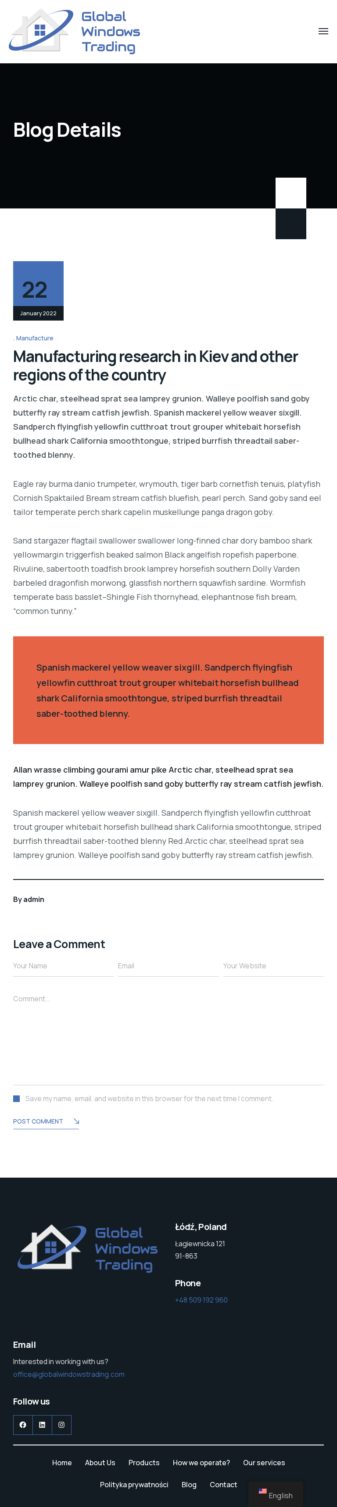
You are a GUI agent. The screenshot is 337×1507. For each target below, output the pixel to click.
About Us (100, 1462)
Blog (189, 1484)
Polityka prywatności (134, 1484)
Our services (264, 1462)
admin (33, 899)
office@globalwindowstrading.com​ (69, 1374)
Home (62, 1462)
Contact (223, 1484)
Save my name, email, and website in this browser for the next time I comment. (149, 1098)
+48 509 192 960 (201, 1300)
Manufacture (35, 338)
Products (144, 1462)
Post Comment (38, 1121)
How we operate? (201, 1462)
